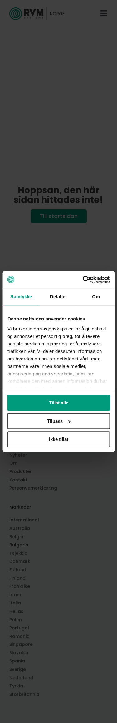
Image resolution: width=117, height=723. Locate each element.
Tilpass (55, 421)
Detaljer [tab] (58, 296)
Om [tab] (96, 296)
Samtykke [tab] (21, 296)
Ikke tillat (58, 439)
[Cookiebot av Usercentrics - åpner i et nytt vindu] (83, 280)
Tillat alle (58, 402)
